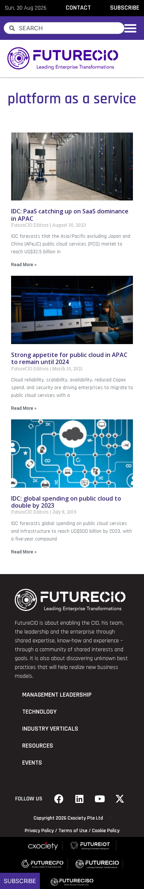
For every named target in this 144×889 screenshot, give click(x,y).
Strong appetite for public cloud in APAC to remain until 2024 (69, 358)
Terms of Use (73, 830)
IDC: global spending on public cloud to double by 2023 (66, 501)
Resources (37, 746)
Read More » (24, 264)
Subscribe (20, 881)
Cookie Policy (106, 830)
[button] (130, 28)
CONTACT (78, 8)
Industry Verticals (50, 729)
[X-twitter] (120, 799)
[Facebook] (59, 799)
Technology (39, 712)
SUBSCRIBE (124, 8)
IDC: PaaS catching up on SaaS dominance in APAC (69, 214)
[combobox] (64, 28)
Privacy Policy (39, 830)
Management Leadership (57, 695)
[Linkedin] (79, 799)
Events (32, 763)
